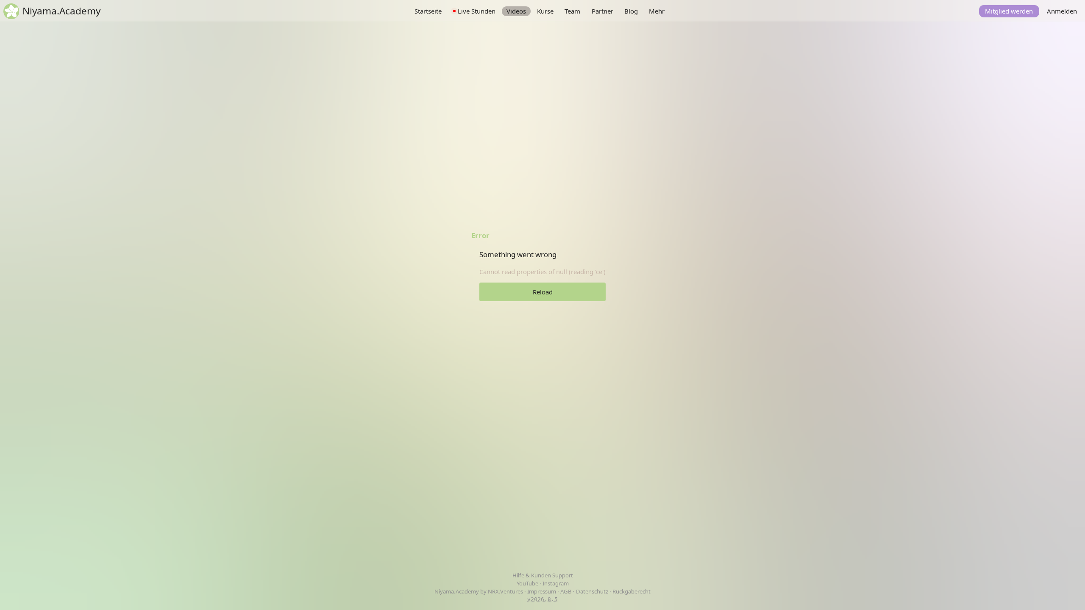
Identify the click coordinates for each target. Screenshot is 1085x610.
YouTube (528, 583)
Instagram (555, 583)
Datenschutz (592, 591)
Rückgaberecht (631, 591)
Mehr (657, 11)
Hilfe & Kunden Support (542, 575)
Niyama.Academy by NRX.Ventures (479, 591)
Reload (543, 292)
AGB (566, 591)
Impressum (541, 591)
